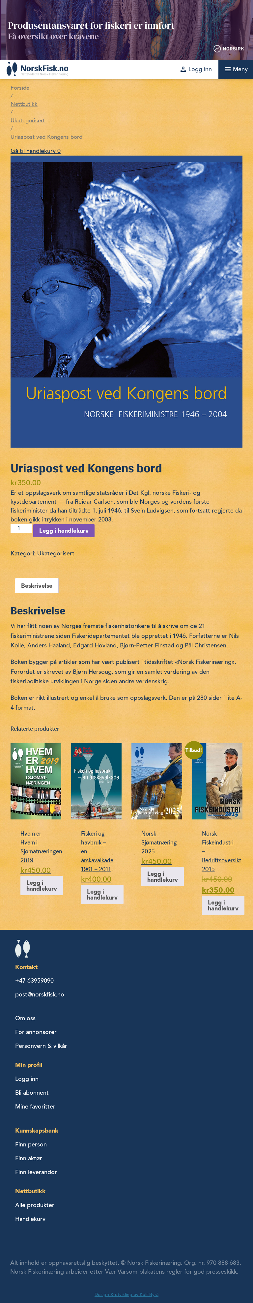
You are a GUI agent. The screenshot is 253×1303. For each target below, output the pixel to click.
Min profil (28, 1064)
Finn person (31, 1144)
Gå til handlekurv (36, 151)
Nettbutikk (24, 104)
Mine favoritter (35, 1106)
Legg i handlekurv (64, 530)
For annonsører (36, 1032)
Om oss (25, 1018)
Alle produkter (34, 1205)
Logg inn (27, 1078)
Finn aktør (28, 1158)
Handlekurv (30, 1219)
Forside (20, 88)
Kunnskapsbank (36, 1130)
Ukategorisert (28, 120)
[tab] (37, 585)
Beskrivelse (36, 585)
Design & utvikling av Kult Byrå (126, 1294)
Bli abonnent (32, 1092)
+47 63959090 (34, 980)
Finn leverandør (36, 1172)
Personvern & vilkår (41, 1046)
